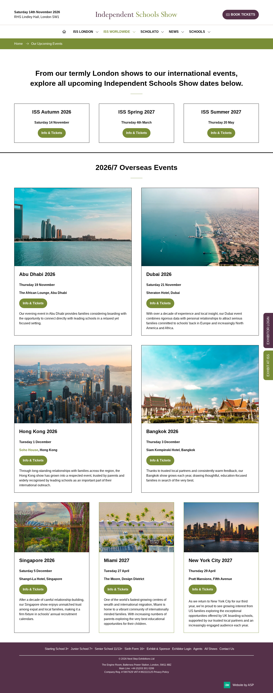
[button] (240, 14)
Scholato (149, 31)
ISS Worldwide (117, 31)
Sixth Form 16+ (135, 648)
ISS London (83, 31)
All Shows (210, 648)
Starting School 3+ (57, 648)
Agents (197, 648)
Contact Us (226, 648)
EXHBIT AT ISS (268, 365)
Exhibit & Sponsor (158, 648)
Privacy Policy (161, 672)
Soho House (28, 450)
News (174, 31)
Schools (197, 31)
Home (18, 43)
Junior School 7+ (82, 648)
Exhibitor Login (181, 648)
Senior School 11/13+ (109, 648)
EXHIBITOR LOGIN (268, 331)
